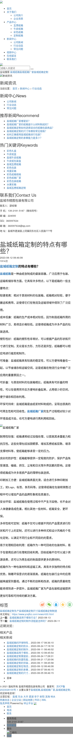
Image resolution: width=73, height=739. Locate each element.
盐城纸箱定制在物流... (18, 666)
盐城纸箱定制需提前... (18, 656)
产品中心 (11, 22)
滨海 (47, 696)
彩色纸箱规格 (14, 174)
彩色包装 (11, 167)
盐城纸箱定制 (41, 72)
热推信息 (5, 699)
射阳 (42, 696)
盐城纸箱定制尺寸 (28, 610)
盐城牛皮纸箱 (14, 157)
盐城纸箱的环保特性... (18, 642)
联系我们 (11, 59)
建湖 (31, 696)
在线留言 (11, 55)
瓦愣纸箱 (18, 25)
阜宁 (36, 696)
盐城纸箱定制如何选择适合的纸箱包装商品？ (30, 127)
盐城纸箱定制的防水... (18, 646)
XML (43, 699)
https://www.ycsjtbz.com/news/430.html (33, 614)
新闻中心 (11, 38)
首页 (9, 8)
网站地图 (28, 699)
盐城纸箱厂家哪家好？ (19, 121)
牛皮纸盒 (11, 154)
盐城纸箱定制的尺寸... (18, 673)
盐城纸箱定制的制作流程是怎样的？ (29, 621)
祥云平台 (28, 703)
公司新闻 (18, 42)
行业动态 (18, 45)
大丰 (25, 696)
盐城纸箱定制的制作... (18, 649)
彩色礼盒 (11, 150)
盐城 (15, 696)
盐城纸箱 (15, 72)
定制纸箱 (18, 35)
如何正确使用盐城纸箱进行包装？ (24, 134)
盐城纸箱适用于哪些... (18, 652)
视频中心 (11, 52)
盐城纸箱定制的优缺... (18, 662)
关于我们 (11, 11)
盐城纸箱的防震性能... (18, 659)
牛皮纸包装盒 (14, 160)
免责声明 (5, 703)
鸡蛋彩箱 (11, 171)
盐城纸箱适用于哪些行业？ (24, 617)
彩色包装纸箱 (14, 181)
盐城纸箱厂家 (27, 72)
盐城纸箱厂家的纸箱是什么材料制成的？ (28, 124)
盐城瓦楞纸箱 (14, 164)
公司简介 (18, 15)
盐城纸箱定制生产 (9, 610)
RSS (37, 699)
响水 (53, 696)
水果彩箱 (11, 184)
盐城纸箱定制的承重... (18, 669)
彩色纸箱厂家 (14, 177)
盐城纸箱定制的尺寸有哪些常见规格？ (27, 131)
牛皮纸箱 (18, 28)
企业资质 (18, 18)
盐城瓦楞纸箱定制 (16, 187)
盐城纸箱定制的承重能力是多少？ (24, 137)
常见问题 (18, 49)
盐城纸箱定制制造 (47, 610)
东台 (20, 696)
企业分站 (16, 699)
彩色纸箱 (18, 32)
